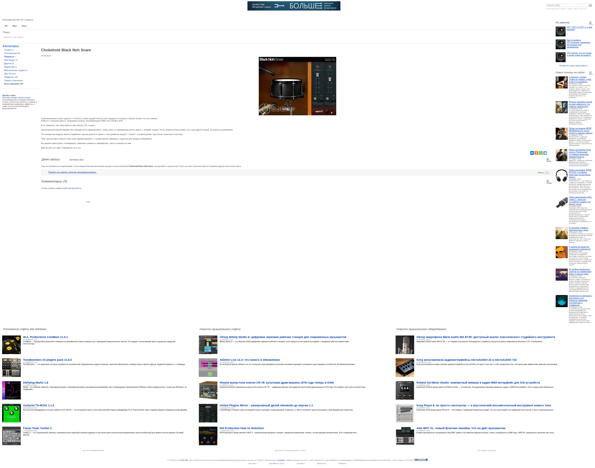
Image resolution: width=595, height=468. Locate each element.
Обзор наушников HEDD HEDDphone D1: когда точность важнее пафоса (580, 130)
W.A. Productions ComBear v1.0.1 (45, 337)
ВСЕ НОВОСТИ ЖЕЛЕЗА (487, 450)
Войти (563, 14)
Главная (21, 15)
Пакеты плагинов (13, 80)
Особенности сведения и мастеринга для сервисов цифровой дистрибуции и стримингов (580, 300)
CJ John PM (183, 460)
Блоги (180, 15)
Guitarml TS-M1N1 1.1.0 (38, 405)
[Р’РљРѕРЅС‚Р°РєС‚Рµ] (532, 153)
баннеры (301, 463)
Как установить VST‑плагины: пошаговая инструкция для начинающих (578, 43)
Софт (42, 15)
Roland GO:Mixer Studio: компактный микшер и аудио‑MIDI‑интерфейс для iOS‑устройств (478, 382)
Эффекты (9, 77)
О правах (281, 460)
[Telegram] (545, 153)
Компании (158, 15)
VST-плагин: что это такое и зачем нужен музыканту (579, 54)
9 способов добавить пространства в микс (578, 229)
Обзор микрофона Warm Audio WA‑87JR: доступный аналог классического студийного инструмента (485, 337)
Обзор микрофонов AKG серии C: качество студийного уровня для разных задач (580, 200)
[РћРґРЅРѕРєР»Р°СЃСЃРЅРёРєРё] (536, 153)
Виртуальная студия (14, 70)
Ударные (9, 56)
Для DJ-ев (9, 73)
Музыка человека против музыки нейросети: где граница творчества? (580, 104)
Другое (7, 63)
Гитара (7, 50)
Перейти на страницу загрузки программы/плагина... (72, 172)
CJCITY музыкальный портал (20, 6)
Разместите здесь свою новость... (574, 66)
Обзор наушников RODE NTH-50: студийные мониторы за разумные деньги (580, 173)
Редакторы (9, 67)
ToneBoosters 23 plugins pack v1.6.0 (47, 359)
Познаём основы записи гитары (16, 98)
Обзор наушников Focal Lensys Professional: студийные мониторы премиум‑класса (580, 153)
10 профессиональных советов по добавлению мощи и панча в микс (580, 271)
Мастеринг (9, 60)
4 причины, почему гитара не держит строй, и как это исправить (580, 79)
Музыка (64, 15)
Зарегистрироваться (579, 14)
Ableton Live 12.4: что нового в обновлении (250, 359)
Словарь (134, 15)
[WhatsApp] (541, 153)
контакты (253, 463)
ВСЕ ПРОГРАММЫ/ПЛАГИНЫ (93, 450)
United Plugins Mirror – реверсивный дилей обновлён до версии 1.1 (266, 405)
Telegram (342, 463)
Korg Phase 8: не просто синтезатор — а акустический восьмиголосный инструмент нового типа (483, 405)
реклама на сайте (276, 463)
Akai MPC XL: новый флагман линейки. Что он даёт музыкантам (460, 428)
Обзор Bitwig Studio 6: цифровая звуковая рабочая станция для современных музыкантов (283, 337)
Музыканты (110, 15)
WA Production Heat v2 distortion (242, 428)
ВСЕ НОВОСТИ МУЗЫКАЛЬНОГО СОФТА (290, 450)
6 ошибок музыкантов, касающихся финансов (580, 248)
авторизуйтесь (74, 188)
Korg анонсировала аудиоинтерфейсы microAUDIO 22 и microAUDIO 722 (466, 359)
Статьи (86, 15)
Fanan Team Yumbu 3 (37, 428)
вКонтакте (321, 463)
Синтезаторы (11, 53)
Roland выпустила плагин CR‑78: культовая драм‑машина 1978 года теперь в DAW (277, 382)
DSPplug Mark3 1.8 (35, 382)
